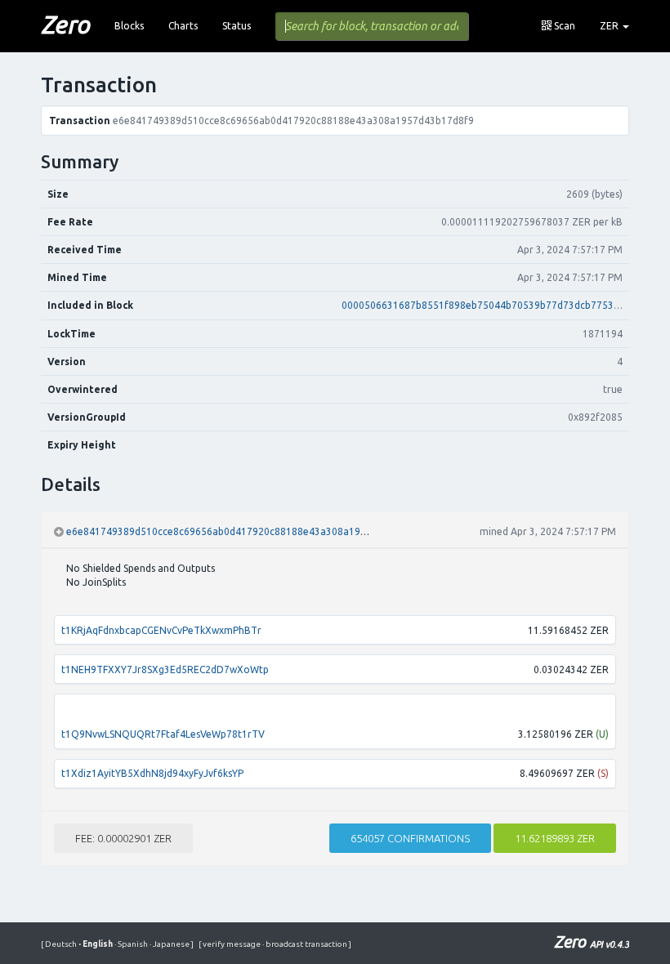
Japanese (170, 943)
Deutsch (61, 943)
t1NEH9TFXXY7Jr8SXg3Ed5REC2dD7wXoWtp (165, 669)
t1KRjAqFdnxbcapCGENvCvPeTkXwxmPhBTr (161, 630)
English (96, 943)
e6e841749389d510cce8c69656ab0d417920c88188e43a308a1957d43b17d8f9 (246, 531)
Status (236, 25)
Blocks (129, 25)
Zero (65, 24)
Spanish (132, 943)
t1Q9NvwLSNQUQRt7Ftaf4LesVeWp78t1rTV (163, 734)
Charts (183, 25)
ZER (610, 25)
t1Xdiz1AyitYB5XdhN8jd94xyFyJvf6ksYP (152, 773)
